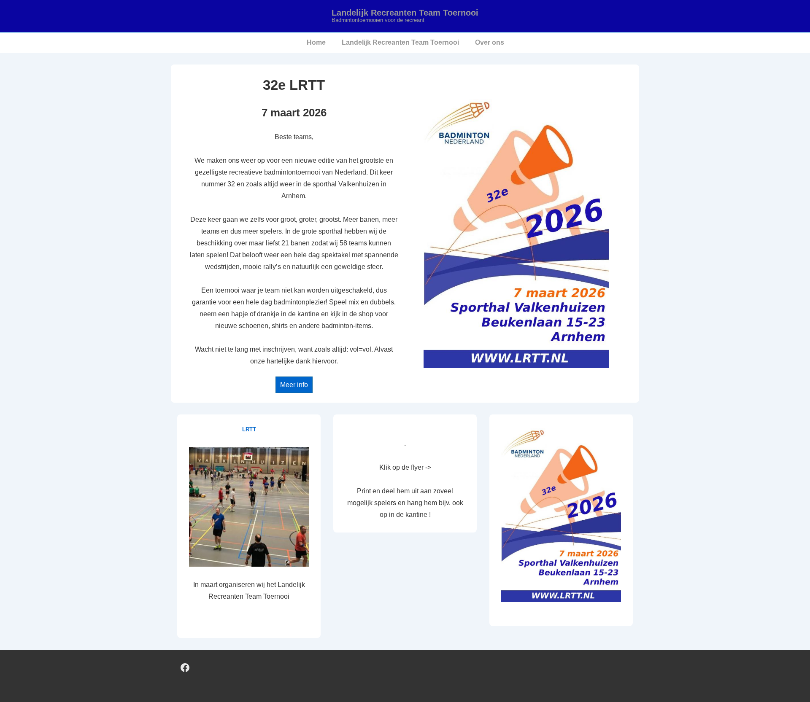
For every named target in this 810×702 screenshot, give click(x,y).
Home (316, 42)
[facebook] (185, 667)
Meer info (294, 384)
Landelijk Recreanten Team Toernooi (405, 12)
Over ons (489, 42)
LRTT (249, 429)
